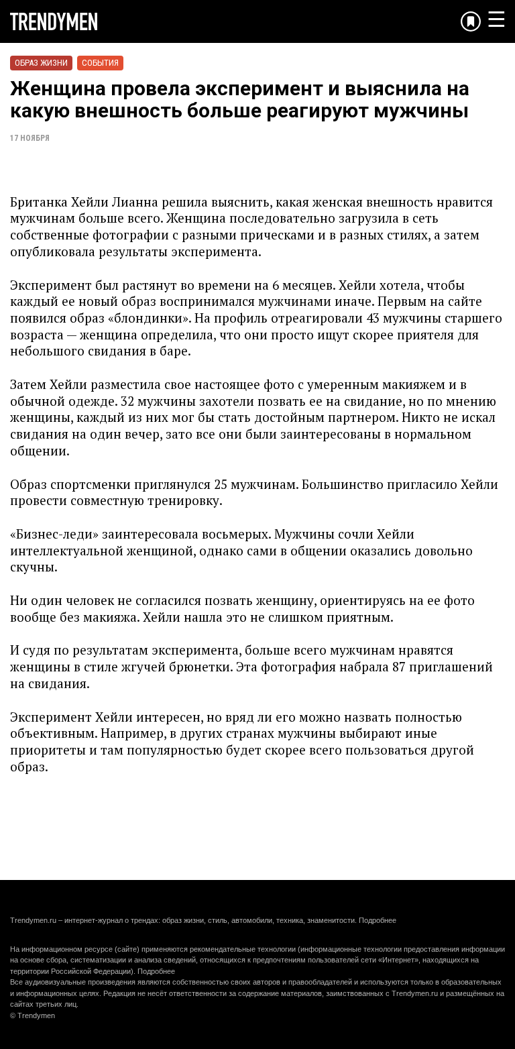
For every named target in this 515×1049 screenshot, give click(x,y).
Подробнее (377, 920)
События (100, 63)
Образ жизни (41, 63)
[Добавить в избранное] (471, 21)
